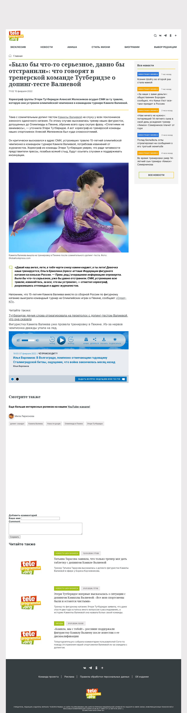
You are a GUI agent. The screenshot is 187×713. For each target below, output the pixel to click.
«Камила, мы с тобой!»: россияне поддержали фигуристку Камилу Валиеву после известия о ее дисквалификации (86, 632)
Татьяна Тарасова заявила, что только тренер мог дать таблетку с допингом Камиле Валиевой (90, 560)
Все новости (156, 175)
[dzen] (175, 35)
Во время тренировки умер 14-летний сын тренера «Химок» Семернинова (155, 161)
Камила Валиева (35, 424)
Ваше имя (14, 518)
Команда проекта (48, 676)
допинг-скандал (17, 424)
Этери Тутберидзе (95, 424)
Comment (14, 521)
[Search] (155, 35)
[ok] (170, 35)
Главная (17, 55)
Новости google (53, 424)
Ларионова (27, 416)
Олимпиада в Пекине (74, 424)
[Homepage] (17, 36)
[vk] (160, 35)
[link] (69, 208)
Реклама (69, 676)
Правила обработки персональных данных (104, 676)
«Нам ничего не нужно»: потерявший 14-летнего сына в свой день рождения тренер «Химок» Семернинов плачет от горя (156, 122)
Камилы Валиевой (70, 117)
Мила (18, 416)
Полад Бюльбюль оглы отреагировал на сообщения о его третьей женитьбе (155, 143)
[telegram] (165, 35)
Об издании (142, 676)
